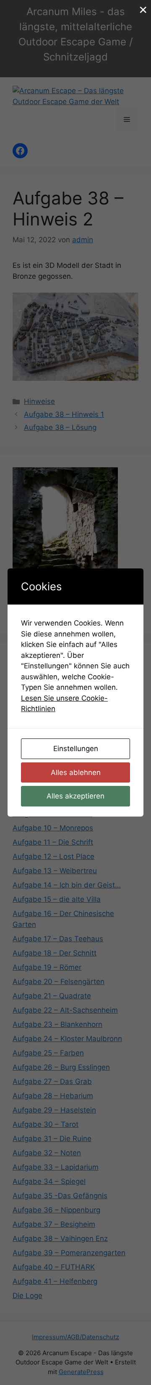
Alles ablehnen (76, 772)
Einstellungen (75, 748)
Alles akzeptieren (75, 796)
